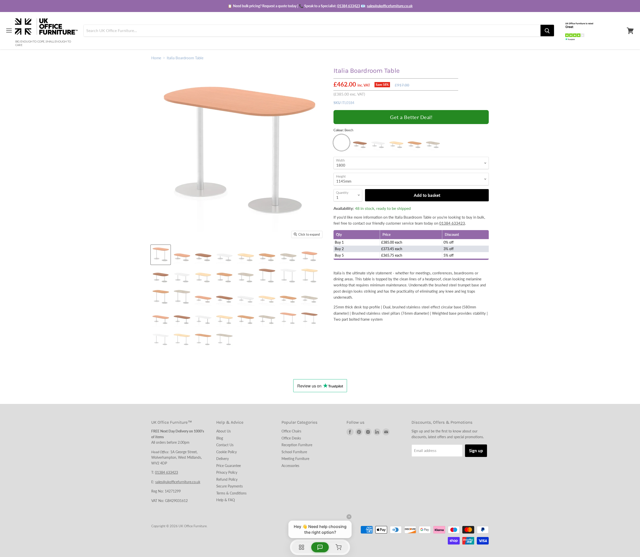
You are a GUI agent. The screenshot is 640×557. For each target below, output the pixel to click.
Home (156, 58)
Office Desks (291, 438)
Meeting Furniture (295, 458)
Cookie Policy (226, 452)
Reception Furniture (297, 445)
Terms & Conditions (231, 493)
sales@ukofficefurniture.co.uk (389, 6)
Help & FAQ (225, 500)
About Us (223, 431)
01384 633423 (348, 6)
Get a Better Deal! (411, 117)
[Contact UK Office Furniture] (320, 6)
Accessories (290, 465)
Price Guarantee (228, 465)
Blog (219, 438)
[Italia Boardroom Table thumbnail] (160, 255)
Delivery (222, 458)
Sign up (476, 450)
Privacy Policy (226, 472)
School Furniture (294, 452)
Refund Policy (227, 479)
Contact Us (225, 445)
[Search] (547, 31)
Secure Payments (229, 486)
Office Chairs (291, 431)
